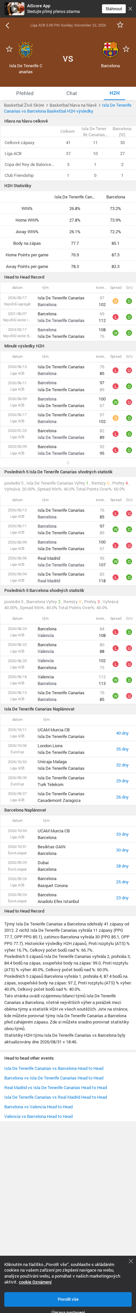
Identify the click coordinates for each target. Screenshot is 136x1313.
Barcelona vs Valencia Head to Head (38, 1107)
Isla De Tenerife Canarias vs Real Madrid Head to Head (55, 1097)
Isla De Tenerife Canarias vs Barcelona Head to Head (53, 1068)
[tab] (25, 93)
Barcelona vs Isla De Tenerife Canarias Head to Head (53, 1078)
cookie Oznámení (35, 1282)
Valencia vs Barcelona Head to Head (38, 1116)
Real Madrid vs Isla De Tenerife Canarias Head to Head (55, 1087)
